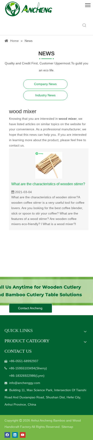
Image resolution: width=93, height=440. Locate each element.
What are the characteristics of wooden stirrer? (48, 184)
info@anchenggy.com (24, 383)
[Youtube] (23, 435)
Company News (45, 84)
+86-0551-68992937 (23, 361)
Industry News (45, 95)
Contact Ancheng (30, 308)
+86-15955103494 (22, 368)
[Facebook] (7, 435)
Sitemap (67, 427)
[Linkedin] (15, 435)
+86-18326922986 (22, 375)
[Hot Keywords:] (84, 25)
